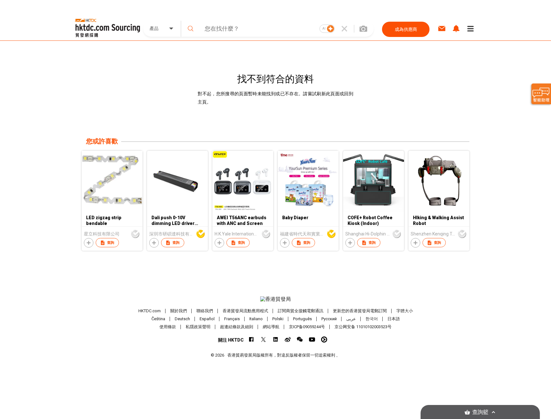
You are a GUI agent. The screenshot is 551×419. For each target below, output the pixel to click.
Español (207, 318)
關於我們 (178, 310)
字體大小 (404, 310)
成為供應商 (406, 29)
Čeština (158, 318)
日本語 (393, 318)
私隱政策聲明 (198, 326)
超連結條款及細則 (236, 326)
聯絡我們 (204, 310)
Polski (277, 318)
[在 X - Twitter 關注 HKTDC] (264, 339)
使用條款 (167, 326)
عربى (351, 318)
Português (302, 318)
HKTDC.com (149, 310)
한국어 (371, 318)
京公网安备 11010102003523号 (363, 326)
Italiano (256, 318)
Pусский (329, 318)
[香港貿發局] (275, 299)
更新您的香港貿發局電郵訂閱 (360, 310)
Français (232, 318)
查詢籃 (480, 412)
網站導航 (271, 326)
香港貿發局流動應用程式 (245, 310)
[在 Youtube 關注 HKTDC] (312, 339)
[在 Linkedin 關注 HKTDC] (276, 339)
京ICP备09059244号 (307, 326)
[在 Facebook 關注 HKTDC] (251, 339)
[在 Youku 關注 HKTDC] (324, 339)
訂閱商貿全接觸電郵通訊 (300, 310)
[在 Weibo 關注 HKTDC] (288, 339)
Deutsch (182, 318)
